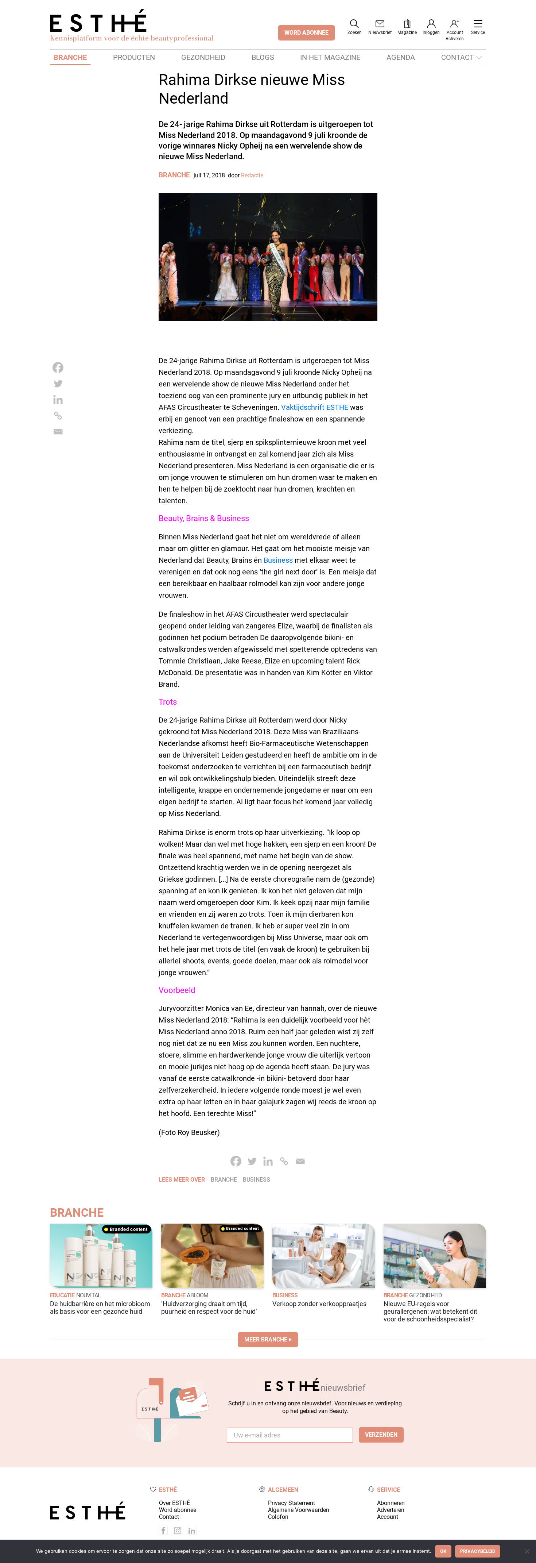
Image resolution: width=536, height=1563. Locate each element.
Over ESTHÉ (174, 1503)
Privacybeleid (477, 1551)
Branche (70, 57)
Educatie (62, 1295)
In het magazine (330, 57)
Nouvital (88, 1295)
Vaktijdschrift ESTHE (314, 407)
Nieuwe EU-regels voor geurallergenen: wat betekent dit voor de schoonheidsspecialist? (430, 1311)
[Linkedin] (58, 399)
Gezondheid (203, 57)
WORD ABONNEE (306, 32)
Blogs (263, 57)
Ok (443, 1551)
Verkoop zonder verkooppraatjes (319, 1304)
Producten (134, 57)
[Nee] (527, 1551)
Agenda (401, 57)
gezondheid (425, 1295)
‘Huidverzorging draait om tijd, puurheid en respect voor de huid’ (209, 1307)
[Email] (58, 431)
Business (278, 560)
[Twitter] (58, 383)
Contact (457, 57)
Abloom (197, 1295)
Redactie (252, 175)
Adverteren (390, 1509)
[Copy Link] (58, 415)
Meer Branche (265, 1339)
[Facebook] (58, 367)
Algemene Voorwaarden (298, 1509)
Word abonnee (177, 1509)
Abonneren (391, 1503)
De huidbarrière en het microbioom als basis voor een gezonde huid (100, 1307)
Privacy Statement (291, 1503)
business (256, 1179)
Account (387, 1516)
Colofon (278, 1516)
